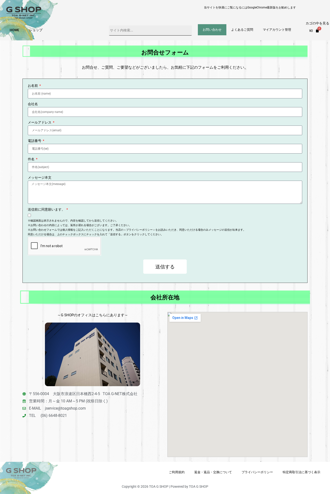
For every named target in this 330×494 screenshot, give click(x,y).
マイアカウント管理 (277, 29)
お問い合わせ (212, 29)
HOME (14, 30)
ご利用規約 (177, 472)
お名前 (33, 86)
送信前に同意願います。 (47, 209)
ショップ (36, 30)
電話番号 (35, 141)
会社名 (33, 104)
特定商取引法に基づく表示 (301, 472)
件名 (31, 159)
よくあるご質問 (242, 29)
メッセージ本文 (39, 177)
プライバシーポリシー (257, 472)
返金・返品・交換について (213, 472)
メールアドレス (40, 122)
